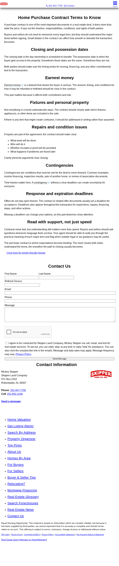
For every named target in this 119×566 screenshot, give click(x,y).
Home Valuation (19, 419)
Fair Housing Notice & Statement (90, 535)
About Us (14, 451)
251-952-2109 (15, 394)
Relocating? (16, 483)
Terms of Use (16, 535)
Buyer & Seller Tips (21, 477)
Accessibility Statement (65, 535)
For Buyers (15, 464)
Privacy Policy (47, 535)
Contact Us (15, 516)
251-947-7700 (18, 390)
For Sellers (15, 471)
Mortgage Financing (22, 490)
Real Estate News (20, 509)
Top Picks (14, 445)
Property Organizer (21, 439)
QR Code (5, 535)
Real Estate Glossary (23, 496)
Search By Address (21, 432)
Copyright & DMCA (32, 535)
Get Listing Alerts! (20, 426)
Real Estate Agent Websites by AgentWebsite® (24, 540)
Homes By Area (19, 458)
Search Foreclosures (22, 503)
